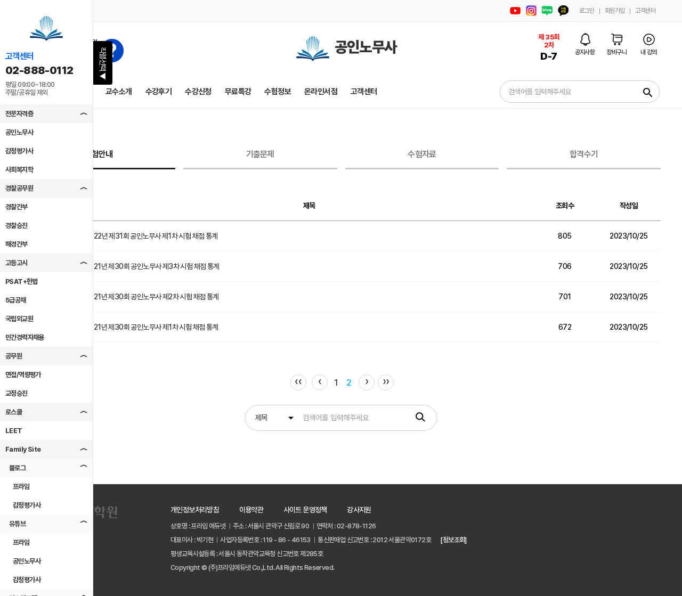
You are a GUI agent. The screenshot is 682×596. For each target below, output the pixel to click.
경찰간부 (16, 207)
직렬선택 (103, 63)
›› (386, 381)
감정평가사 (19, 151)
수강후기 (158, 91)
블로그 (17, 468)
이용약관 (251, 509)
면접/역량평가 (23, 375)
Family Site (22, 449)
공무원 (13, 356)
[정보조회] (453, 540)
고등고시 (16, 263)
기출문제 (260, 154)
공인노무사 (19, 132)
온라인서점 (320, 91)
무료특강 (238, 91)
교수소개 (118, 91)
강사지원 (359, 509)
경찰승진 (16, 226)
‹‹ (298, 381)
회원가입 (615, 10)
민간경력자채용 (24, 337)
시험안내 (98, 154)
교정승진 (16, 393)
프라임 (21, 487)
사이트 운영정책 (305, 509)
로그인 (586, 10)
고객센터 (645, 10)
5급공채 (15, 300)
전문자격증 (19, 114)
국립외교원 (19, 319)
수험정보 (277, 91)
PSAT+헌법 (21, 281)
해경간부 (16, 244)
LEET (13, 431)
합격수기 (584, 154)
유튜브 (17, 524)
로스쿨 (13, 412)
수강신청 (198, 91)
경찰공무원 (19, 188)
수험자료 (422, 154)
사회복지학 (19, 170)
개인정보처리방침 (194, 509)
